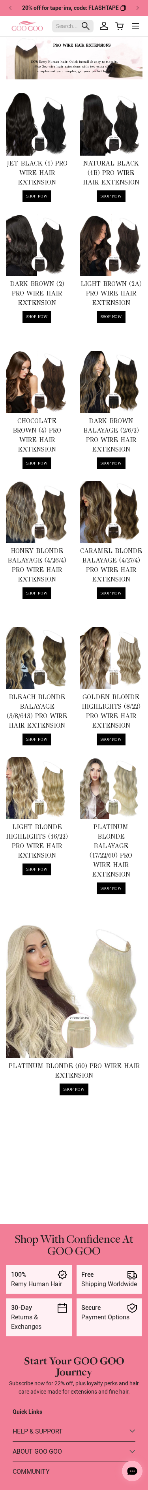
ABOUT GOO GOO (37, 1451)
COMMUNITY (31, 1471)
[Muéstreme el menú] (135, 26)
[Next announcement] (137, 8)
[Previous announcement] (10, 8)
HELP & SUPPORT (38, 1431)
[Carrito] (119, 26)
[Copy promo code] (123, 7)
